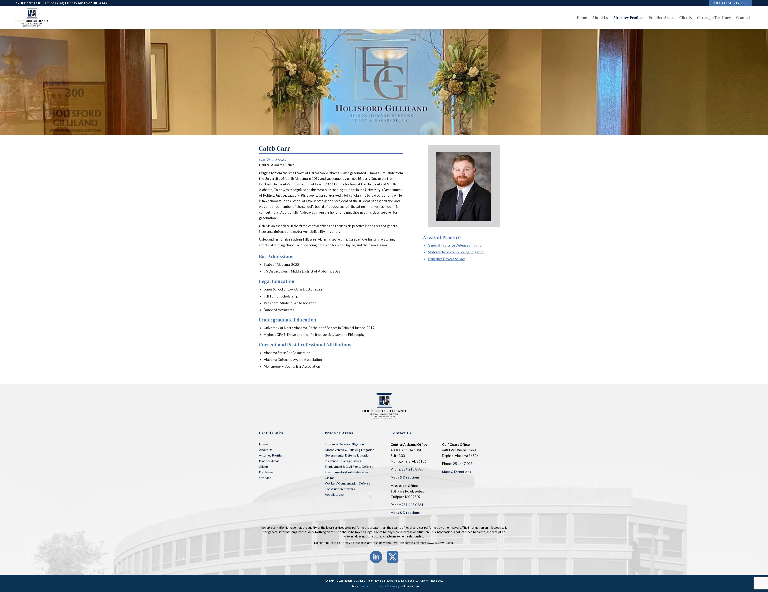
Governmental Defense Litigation (347, 455)
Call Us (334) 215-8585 (730, 3)
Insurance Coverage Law (446, 259)
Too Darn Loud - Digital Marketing (379, 586)
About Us (265, 450)
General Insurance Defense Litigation (455, 245)
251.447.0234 (464, 464)
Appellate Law (334, 494)
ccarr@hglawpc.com (274, 159)
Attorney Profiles (271, 455)
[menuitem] (730, 3)
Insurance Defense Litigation (344, 444)
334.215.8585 (412, 469)
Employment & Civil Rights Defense (349, 466)
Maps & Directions (405, 477)
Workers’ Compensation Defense (347, 483)
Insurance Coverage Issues (343, 461)
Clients (264, 466)
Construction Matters (340, 489)
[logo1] (31, 17)
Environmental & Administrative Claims (346, 475)
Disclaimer (266, 472)
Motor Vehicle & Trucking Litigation (349, 450)
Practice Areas (269, 461)
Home (263, 444)
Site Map (265, 478)
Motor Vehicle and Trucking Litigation (456, 252)
